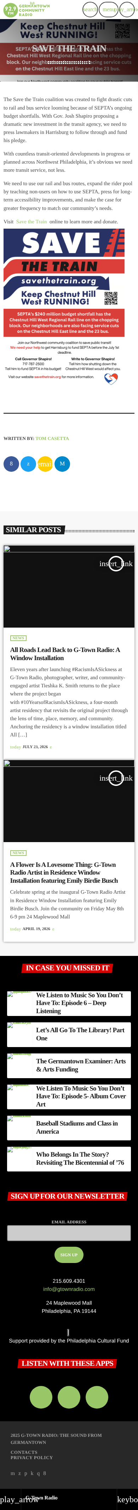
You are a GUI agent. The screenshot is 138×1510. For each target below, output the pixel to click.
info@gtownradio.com (68, 1289)
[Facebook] (44, 1473)
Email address (69, 1222)
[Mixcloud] (32, 1473)
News (18, 638)
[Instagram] (38, 1473)
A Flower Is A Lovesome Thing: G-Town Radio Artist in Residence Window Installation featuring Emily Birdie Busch (64, 873)
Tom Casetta (52, 438)
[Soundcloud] (25, 1473)
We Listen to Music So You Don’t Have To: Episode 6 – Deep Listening (79, 1003)
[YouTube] (13, 1473)
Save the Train (31, 222)
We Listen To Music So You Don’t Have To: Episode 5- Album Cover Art (81, 1097)
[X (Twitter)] (19, 1473)
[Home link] (26, 9)
